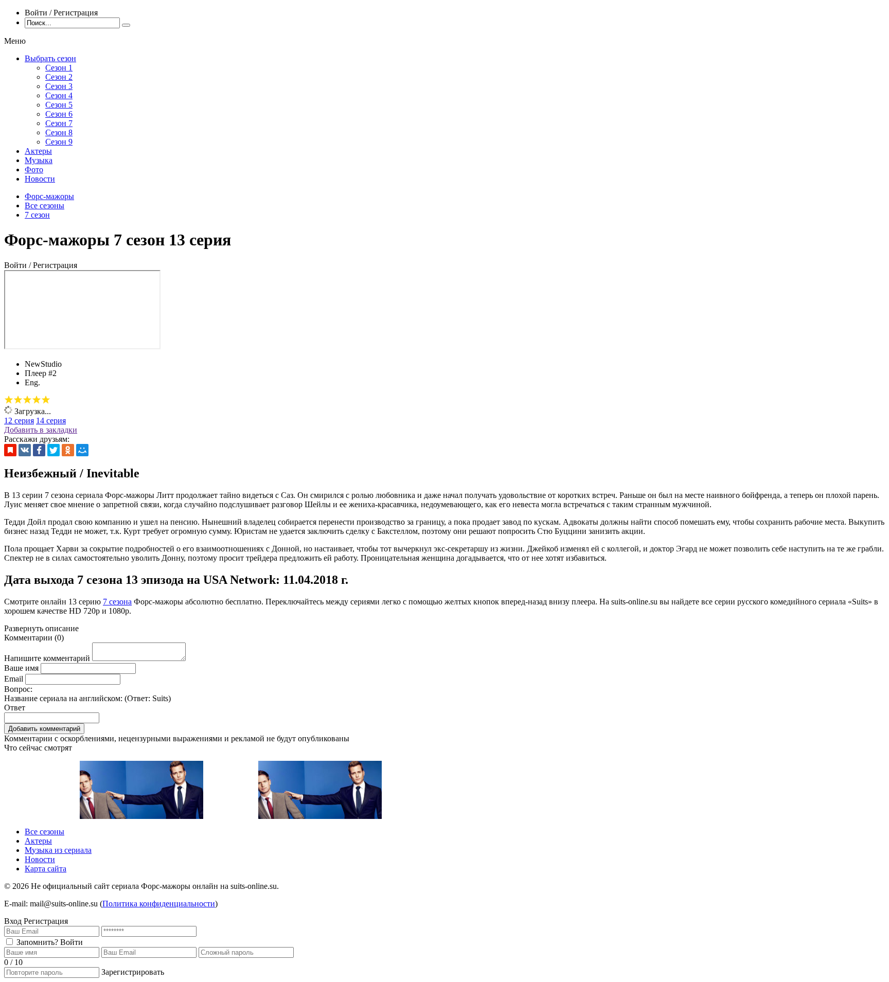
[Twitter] (53, 450)
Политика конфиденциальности (158, 903)
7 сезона (117, 601)
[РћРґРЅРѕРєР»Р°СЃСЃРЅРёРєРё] (68, 450)
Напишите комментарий (47, 658)
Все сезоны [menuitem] (44, 831)
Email (13, 678)
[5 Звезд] (45, 400)
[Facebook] (39, 450)
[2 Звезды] (18, 400)
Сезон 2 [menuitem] (59, 77)
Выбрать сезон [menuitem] (50, 58)
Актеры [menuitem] (38, 151)
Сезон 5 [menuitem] (59, 104)
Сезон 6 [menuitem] (59, 114)
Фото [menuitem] (34, 169)
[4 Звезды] (36, 400)
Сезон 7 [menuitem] (59, 123)
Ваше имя (21, 668)
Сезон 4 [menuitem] (59, 95)
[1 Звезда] (8, 400)
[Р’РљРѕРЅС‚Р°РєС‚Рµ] (25, 450)
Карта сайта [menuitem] (45, 868)
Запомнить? (37, 942)
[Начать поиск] (126, 25)
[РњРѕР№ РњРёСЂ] (82, 450)
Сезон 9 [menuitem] (59, 141)
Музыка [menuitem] (38, 160)
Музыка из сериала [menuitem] (58, 850)
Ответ (14, 707)
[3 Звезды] (27, 400)
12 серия (19, 420)
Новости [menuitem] (40, 178)
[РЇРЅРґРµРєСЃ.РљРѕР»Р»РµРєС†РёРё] (10, 450)
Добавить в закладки (40, 429)
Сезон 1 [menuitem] (59, 67)
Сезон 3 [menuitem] (59, 86)
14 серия (51, 420)
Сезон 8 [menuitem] (59, 132)
